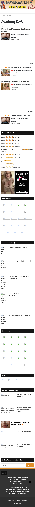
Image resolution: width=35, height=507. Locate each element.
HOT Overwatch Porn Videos (10, 390)
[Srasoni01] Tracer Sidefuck (24, 431)
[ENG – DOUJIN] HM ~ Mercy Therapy (18, 247)
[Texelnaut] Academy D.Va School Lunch (16, 81)
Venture (3, 137)
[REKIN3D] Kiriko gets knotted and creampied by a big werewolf (24, 409)
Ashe (2, 143)
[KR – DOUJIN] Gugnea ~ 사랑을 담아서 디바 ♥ (20, 261)
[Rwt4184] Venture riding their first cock (11, 149)
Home (4, 15)
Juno (2, 161)
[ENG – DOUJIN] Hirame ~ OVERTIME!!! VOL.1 (19, 315)
